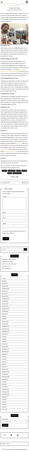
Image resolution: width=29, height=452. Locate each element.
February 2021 (5, 369)
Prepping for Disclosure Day (9, 259)
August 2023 (5, 313)
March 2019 (4, 409)
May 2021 (4, 361)
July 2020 (4, 381)
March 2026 (4, 283)
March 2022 (4, 344)
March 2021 (4, 366)
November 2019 (5, 391)
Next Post (24, 182)
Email (4, 218)
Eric (9, 10)
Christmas (4, 170)
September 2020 (5, 376)
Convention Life (11, 170)
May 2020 (4, 384)
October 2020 (5, 374)
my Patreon (18, 143)
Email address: (5, 419)
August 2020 (5, 379)
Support (9, 173)
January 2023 (5, 323)
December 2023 (5, 308)
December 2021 (5, 349)
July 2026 (4, 278)
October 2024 (5, 301)
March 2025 (4, 293)
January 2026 (5, 286)
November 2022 (5, 329)
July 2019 (4, 399)
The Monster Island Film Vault (10, 151)
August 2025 (5, 291)
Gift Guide (24, 170)
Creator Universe (14, 5)
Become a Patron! (6, 443)
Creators (18, 170)
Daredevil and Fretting (7, 261)
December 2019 (5, 389)
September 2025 (5, 288)
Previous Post (6, 182)
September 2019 (5, 394)
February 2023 (5, 321)
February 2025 (5, 296)
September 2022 (5, 331)
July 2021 (4, 356)
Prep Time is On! (6, 266)
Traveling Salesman (17, 173)
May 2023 (4, 318)
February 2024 (5, 303)
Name (4, 212)
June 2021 (4, 359)
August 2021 (4, 354)
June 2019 (4, 402)
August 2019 (4, 397)
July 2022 (4, 336)
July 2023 (4, 316)
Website (4, 223)
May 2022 (4, 341)
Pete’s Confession (6, 268)
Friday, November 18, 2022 (16, 10)
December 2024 (5, 298)
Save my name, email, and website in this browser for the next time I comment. (14, 232)
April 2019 (4, 407)
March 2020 (4, 386)
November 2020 (5, 371)
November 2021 (5, 351)
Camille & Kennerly (5, 149)
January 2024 (5, 306)
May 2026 (4, 281)
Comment (5, 196)
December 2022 (5, 326)
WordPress (24, 449)
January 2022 (5, 346)
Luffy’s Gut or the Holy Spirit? (9, 263)
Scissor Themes (9, 449)
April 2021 (4, 364)
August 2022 (5, 334)
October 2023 (5, 311)
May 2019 (4, 404)
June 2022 (4, 339)
